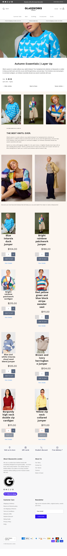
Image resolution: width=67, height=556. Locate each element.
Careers (37, 470)
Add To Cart (9, 259)
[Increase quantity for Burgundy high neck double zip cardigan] (13, 431)
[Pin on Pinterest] (11, 79)
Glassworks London (11, 543)
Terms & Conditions (8, 511)
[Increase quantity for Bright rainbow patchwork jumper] (47, 254)
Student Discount (8, 516)
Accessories (43, 16)
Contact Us (38, 465)
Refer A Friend (39, 473)
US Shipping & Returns (9, 508)
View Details (8, 263)
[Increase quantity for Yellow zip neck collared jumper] (47, 431)
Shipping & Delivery (8, 503)
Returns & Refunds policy (10, 506)
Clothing (33, 16)
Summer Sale (17, 16)
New (26, 16)
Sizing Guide (6, 519)
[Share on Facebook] (9, 79)
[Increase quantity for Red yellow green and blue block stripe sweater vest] (47, 317)
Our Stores (38, 467)
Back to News (33, 86)
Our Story (38, 462)
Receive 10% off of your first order (33, 2)
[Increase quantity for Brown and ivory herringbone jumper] (47, 374)
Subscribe (41, 516)
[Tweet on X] (6, 79)
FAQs (5, 524)
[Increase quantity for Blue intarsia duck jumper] (13, 254)
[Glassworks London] (33, 8)
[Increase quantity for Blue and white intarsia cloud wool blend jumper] (13, 371)
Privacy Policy (7, 521)
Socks (51, 16)
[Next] (14, 222)
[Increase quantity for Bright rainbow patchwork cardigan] (13, 309)
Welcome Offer (7, 514)
